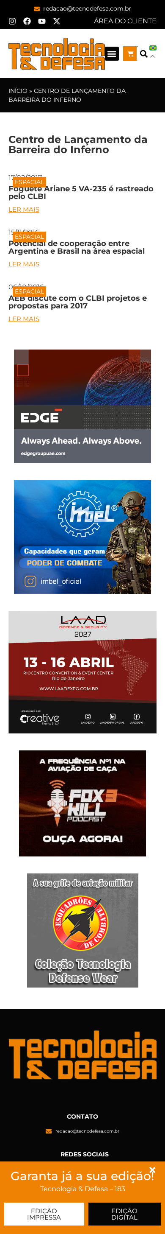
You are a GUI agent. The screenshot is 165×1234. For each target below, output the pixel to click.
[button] (112, 54)
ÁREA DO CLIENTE (125, 21)
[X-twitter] (56, 21)
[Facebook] (27, 21)
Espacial (29, 182)
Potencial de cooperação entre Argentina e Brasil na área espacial (76, 247)
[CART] (130, 53)
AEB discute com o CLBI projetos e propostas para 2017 (77, 302)
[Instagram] (12, 21)
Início (18, 90)
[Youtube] (42, 21)
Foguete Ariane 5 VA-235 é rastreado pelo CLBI (81, 192)
